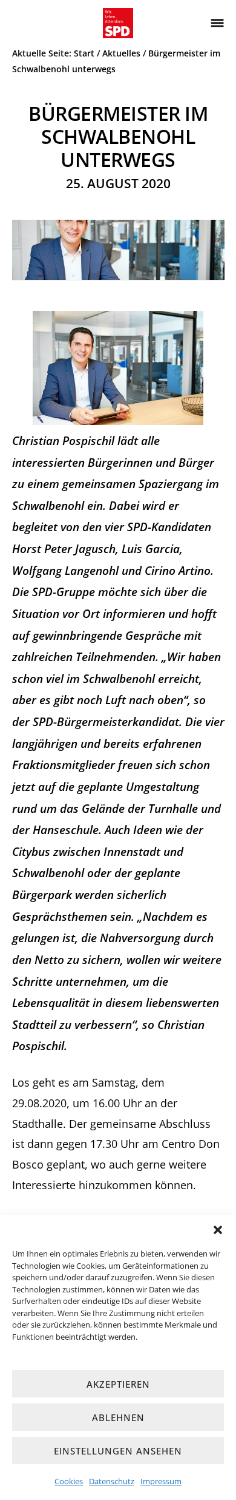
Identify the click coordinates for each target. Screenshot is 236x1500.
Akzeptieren (118, 1384)
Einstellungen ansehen (118, 1451)
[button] (218, 1230)
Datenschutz (111, 1481)
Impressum (161, 1481)
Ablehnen (118, 1417)
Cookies (68, 1481)
